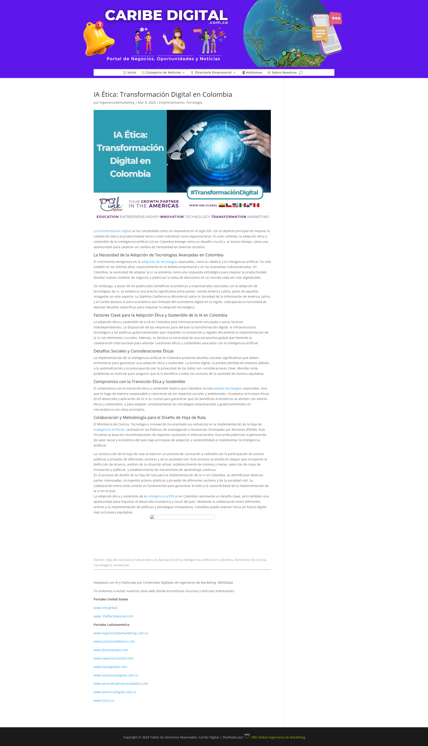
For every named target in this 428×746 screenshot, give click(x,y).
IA (151, 241)
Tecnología (194, 102)
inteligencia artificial (162, 496)
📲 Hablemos (251, 72)
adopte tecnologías (228, 388)
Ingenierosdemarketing (117, 102)
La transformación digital (112, 231)
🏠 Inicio (129, 72)
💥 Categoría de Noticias (161, 72)
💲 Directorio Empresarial (211, 72)
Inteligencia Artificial (109, 429)
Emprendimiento (171, 102)
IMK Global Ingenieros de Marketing (278, 737)
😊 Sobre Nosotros (281, 72)
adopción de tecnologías (159, 262)
